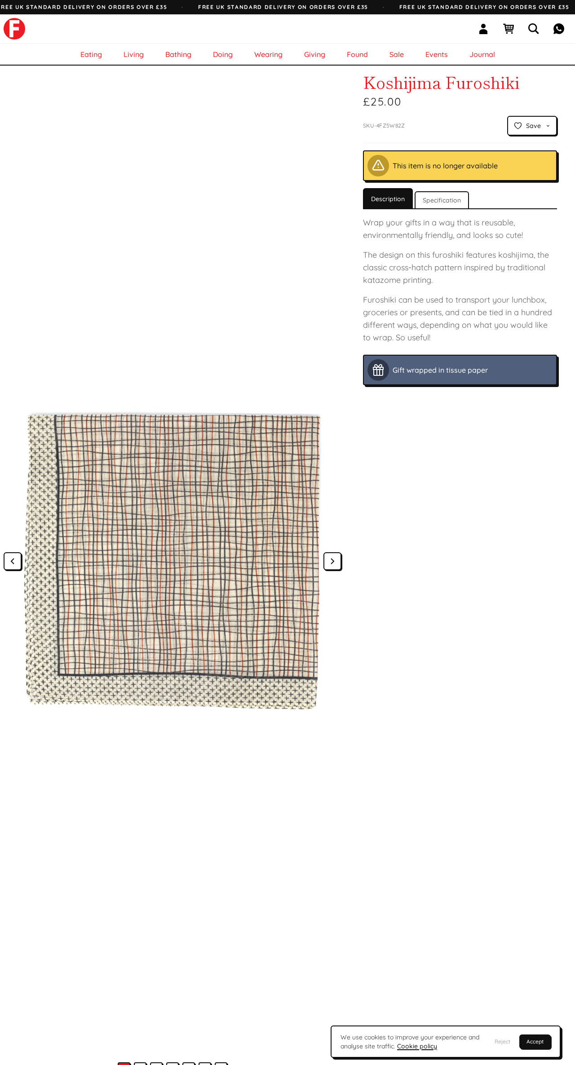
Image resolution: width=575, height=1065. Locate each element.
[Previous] (13, 561)
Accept (535, 1041)
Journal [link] (482, 54)
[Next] (332, 561)
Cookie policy (417, 1046)
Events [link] (436, 54)
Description (388, 199)
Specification (442, 200)
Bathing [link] (178, 54)
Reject (502, 1041)
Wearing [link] (268, 54)
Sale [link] (396, 54)
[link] (14, 28)
